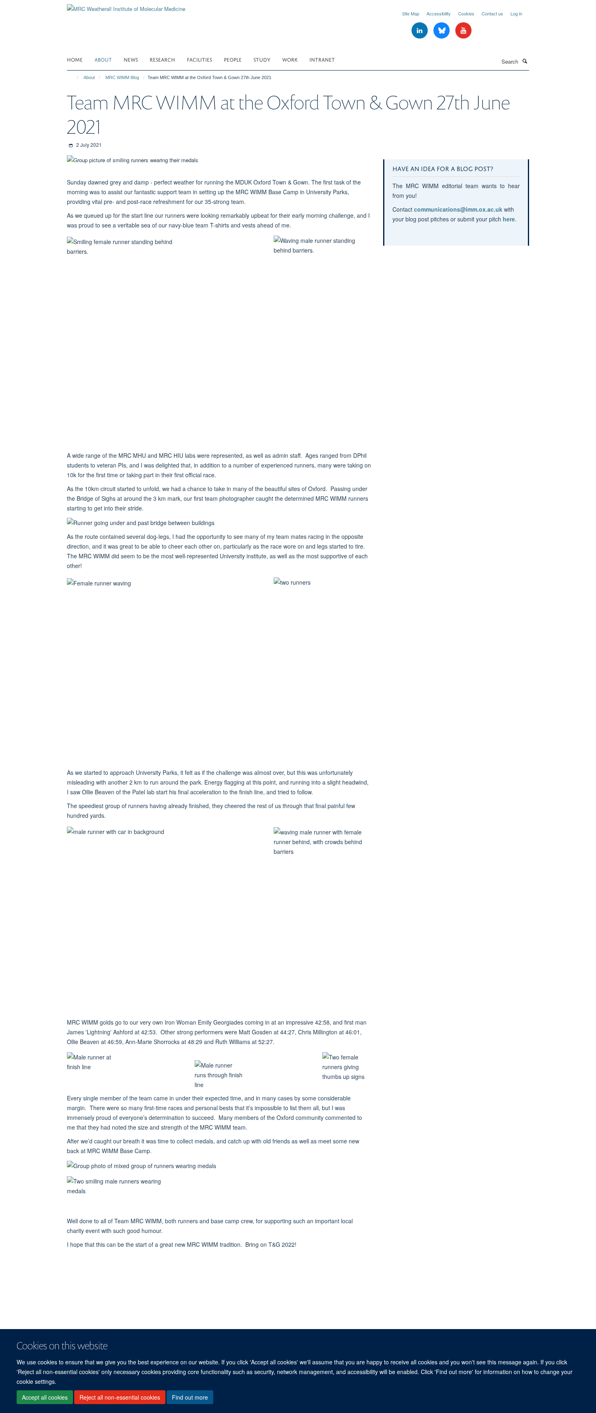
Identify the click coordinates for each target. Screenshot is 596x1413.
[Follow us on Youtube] (463, 30)
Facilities (199, 59)
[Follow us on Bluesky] (442, 30)
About (103, 59)
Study (261, 59)
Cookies (466, 13)
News (131, 59)
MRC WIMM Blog (122, 77)
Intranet (322, 59)
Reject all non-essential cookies (119, 1397)
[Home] (74, 77)
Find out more (190, 1397)
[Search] (524, 60)
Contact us (492, 13)
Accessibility (439, 13)
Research (162, 59)
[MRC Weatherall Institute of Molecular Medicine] (126, 6)
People (233, 59)
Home (75, 59)
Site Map (410, 13)
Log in (516, 13)
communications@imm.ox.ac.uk (458, 209)
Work (290, 59)
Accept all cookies (45, 1397)
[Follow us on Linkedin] (420, 30)
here (509, 219)
